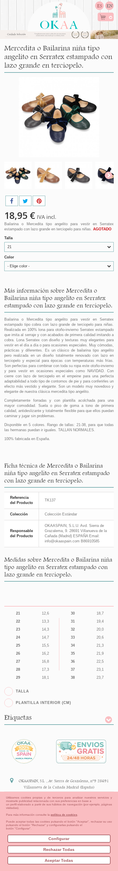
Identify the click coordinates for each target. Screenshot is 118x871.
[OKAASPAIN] (58, 14)
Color (9, 257)
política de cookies (64, 814)
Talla (9, 238)
